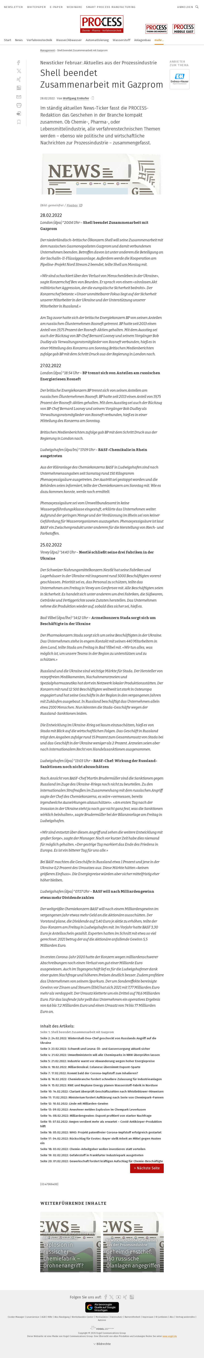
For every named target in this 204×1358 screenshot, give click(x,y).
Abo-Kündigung (62, 1317)
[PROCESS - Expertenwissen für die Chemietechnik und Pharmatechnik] (7, 40)
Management (47, 50)
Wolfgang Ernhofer (76, 98)
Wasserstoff (121, 40)
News (19, 40)
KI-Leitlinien (162, 1317)
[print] (18, 104)
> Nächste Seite (147, 1168)
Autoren (102, 1320)
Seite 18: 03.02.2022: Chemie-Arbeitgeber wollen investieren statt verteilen (92, 1149)
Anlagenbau (142, 40)
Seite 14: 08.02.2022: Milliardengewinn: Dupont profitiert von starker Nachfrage (96, 1116)
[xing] (18, 79)
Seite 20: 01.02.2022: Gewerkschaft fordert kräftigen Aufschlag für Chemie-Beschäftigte (101, 1161)
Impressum (148, 1317)
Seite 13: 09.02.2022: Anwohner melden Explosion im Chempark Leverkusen (93, 1109)
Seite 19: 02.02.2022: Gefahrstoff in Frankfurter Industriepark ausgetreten (91, 1155)
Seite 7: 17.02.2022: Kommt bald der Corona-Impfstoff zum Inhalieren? (89, 1073)
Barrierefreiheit (133, 1317)
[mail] (18, 96)
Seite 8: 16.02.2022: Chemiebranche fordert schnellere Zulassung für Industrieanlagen (101, 1079)
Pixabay (72, 205)
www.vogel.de (170, 1336)
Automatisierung (97, 40)
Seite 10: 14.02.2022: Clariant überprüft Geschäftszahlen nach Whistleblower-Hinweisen (102, 1091)
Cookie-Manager (16, 1317)
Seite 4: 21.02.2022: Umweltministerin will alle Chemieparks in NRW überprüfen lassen (100, 1055)
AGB (43, 1317)
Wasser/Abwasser (69, 40)
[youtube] (117, 1297)
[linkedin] (18, 87)
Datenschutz (116, 1317)
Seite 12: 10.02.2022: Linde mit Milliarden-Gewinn (74, 1103)
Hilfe (50, 1317)
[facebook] (18, 62)
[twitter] (18, 70)
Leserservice (33, 1317)
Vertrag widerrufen (185, 1317)
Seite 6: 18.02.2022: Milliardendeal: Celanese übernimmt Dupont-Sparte (90, 1067)
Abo (172, 1317)
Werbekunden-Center (83, 1317)
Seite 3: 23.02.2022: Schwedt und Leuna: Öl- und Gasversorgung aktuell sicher (95, 1049)
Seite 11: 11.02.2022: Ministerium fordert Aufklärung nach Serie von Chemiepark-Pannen (102, 1097)
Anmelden (185, 7)
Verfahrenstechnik (39, 40)
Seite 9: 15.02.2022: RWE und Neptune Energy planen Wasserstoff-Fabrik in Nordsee (99, 1085)
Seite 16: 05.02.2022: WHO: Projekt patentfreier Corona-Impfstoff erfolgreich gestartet (100, 1132)
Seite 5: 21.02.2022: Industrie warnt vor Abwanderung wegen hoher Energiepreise (97, 1061)
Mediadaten (102, 1317)
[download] (18, 113)
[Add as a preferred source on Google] (102, 1307)
